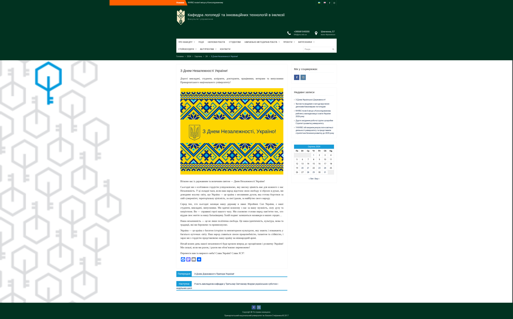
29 (314, 172)
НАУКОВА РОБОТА (216, 42)
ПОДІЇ (201, 42)
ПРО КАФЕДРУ (185, 42)
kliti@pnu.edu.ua (300, 35)
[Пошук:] (320, 49)
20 (302, 168)
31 (325, 172)
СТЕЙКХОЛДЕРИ (186, 49)
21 (308, 168)
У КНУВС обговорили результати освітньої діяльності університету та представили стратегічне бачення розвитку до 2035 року (315, 130)
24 (325, 168)
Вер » (317, 179)
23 (319, 168)
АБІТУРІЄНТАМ (207, 49)
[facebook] (329, 2)
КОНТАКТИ (225, 49)
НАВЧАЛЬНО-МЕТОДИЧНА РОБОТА (261, 42)
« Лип (311, 179)
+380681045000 (302, 31)
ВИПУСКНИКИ (305, 42)
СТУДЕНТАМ (235, 42)
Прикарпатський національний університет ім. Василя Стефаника (253, 315)
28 (308, 172)
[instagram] (334, 2)
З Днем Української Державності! (203, 2)
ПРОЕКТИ (287, 42)
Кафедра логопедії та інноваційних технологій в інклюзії (236, 15)
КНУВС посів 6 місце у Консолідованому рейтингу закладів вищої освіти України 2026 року (313, 113)
